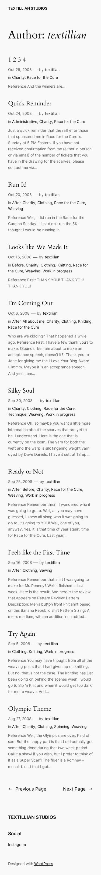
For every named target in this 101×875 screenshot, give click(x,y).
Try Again (21, 634)
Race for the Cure (42, 77)
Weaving (15, 208)
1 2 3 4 (17, 59)
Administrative (24, 121)
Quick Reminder (29, 103)
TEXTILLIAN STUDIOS (27, 8)
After (16, 202)
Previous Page (27, 789)
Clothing (44, 202)
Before (18, 265)
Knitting (64, 265)
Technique (17, 414)
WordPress (43, 863)
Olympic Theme (29, 709)
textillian (52, 69)
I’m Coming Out (30, 303)
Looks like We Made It (37, 247)
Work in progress (57, 271)
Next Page (78, 789)
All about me (33, 321)
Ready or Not (25, 471)
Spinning (61, 726)
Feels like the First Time (39, 552)
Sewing (45, 570)
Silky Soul (21, 390)
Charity (18, 77)
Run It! (17, 184)
